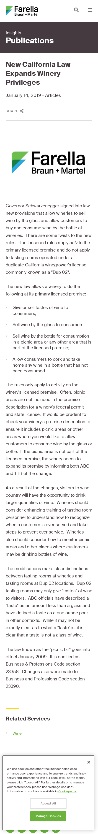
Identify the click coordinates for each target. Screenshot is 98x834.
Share (12, 111)
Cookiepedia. (67, 791)
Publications (30, 41)
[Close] (89, 762)
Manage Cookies (48, 816)
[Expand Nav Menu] (90, 9)
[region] (48, 792)
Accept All (48, 803)
